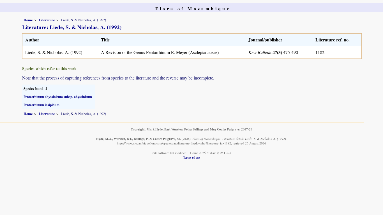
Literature (47, 19)
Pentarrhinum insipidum (41, 104)
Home (28, 19)
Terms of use (191, 157)
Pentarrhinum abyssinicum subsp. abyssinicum (58, 96)
